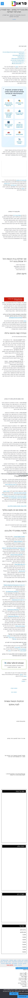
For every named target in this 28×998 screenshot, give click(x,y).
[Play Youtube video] (14, 483)
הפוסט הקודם (14, 688)
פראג (1, 961)
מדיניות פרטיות (22, 996)
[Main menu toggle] (2, 3)
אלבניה (19, 960)
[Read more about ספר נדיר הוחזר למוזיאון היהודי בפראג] (14, 730)
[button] (6, 3)
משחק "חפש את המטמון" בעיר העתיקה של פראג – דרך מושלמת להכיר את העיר (15, 756)
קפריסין (5, 961)
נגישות (15, 965)
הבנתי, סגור (14, 993)
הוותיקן (24, 963)
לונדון (9, 961)
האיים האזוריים (4, 960)
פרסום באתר (9, 965)
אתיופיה (11, 960)
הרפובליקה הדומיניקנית (17, 961)
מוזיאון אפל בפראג (21, 721)
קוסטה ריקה (25, 960)
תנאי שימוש (8, 963)
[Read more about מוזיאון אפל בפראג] (14, 713)
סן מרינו (20, 963)
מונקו (15, 960)
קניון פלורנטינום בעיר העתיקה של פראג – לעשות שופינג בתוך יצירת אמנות (15, 774)
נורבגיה (26, 961)
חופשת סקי (14, 963)
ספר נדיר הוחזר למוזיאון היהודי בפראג (16, 738)
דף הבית (23, 15)
